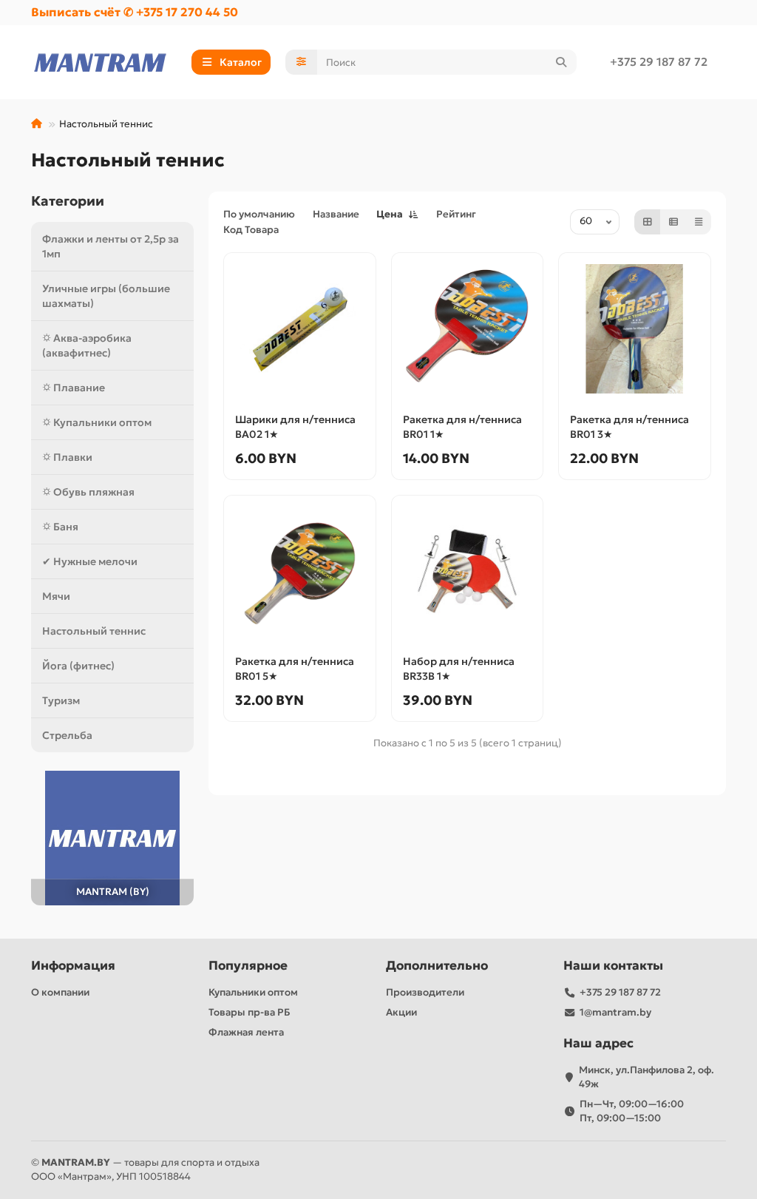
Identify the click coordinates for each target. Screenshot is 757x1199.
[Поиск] (561, 62)
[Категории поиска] (301, 62)
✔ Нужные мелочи (90, 561)
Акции (401, 1012)
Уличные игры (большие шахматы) (106, 296)
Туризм (61, 700)
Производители (425, 992)
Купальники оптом (253, 992)
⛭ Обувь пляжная (88, 492)
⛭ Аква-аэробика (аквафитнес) (87, 345)
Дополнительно (437, 965)
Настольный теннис (94, 631)
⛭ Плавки (67, 457)
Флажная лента (246, 1032)
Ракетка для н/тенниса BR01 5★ (294, 669)
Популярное (248, 965)
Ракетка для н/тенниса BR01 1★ (462, 427)
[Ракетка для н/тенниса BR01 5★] (299, 571)
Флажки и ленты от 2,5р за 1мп (110, 246)
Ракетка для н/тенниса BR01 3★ (629, 427)
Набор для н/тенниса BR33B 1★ (459, 669)
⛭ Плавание (73, 387)
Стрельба (67, 735)
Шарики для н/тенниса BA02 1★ (295, 427)
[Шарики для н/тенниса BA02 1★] (299, 329)
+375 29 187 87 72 (658, 62)
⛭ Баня (60, 526)
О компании (60, 992)
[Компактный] (698, 221)
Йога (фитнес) (78, 665)
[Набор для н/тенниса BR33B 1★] (467, 571)
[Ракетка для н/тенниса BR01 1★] (467, 329)
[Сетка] (647, 221)
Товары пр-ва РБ (249, 1012)
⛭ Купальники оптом (97, 422)
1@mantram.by (615, 1012)
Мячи (56, 596)
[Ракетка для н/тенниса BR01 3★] (634, 329)
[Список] (673, 221)
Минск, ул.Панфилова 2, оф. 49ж (646, 1077)
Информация (73, 965)
